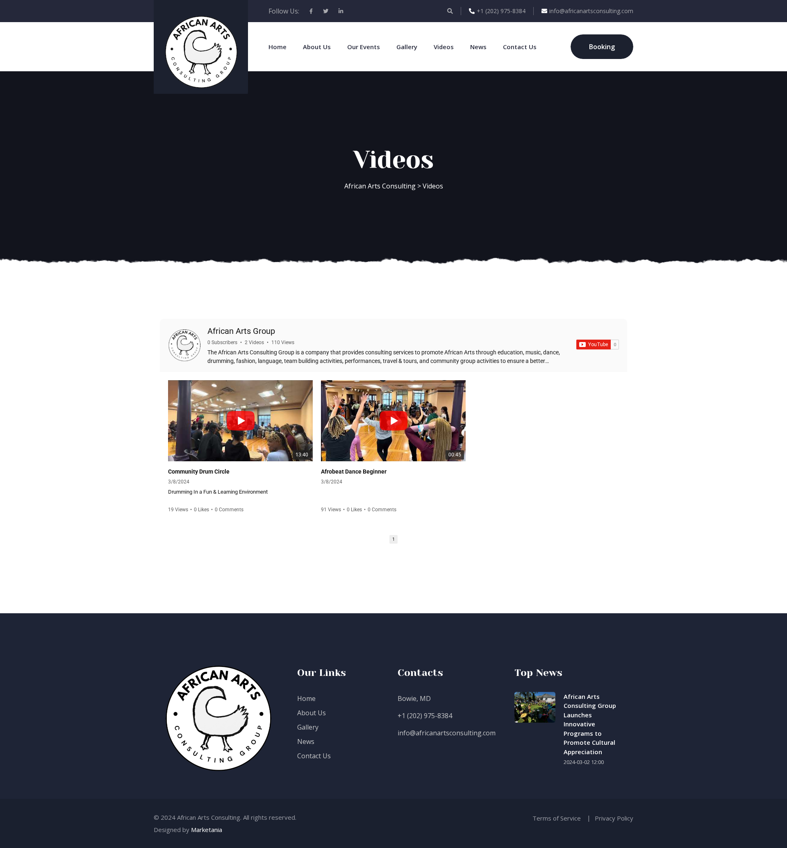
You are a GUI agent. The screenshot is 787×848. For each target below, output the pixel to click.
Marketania (206, 829)
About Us (317, 47)
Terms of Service (556, 818)
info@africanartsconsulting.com (591, 11)
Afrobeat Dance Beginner (354, 471)
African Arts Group (241, 331)
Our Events (363, 47)
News (478, 47)
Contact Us (520, 47)
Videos (444, 47)
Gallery (406, 47)
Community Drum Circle (199, 471)
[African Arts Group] (184, 345)
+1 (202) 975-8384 (501, 11)
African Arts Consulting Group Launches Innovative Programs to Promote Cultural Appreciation (590, 724)
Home (277, 47)
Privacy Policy (614, 818)
